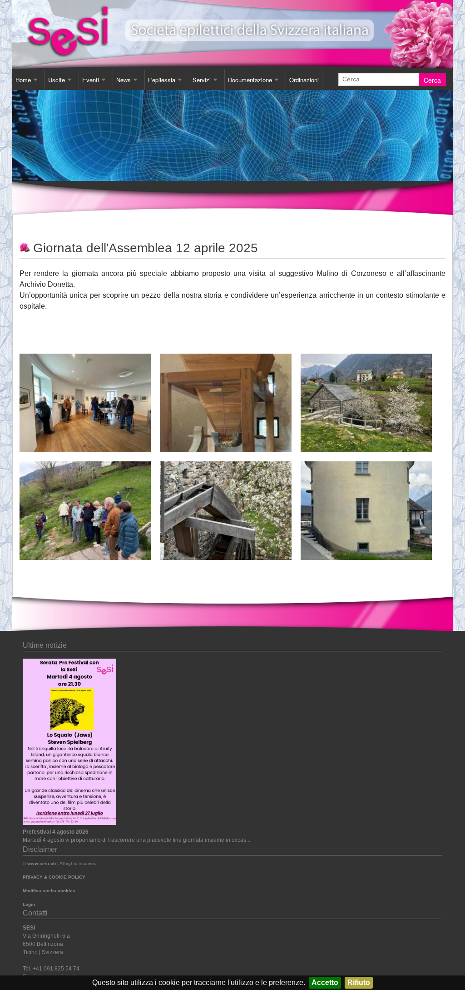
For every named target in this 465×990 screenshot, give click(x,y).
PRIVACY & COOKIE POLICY (54, 877)
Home (23, 79)
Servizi (202, 79)
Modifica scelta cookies (49, 890)
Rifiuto (358, 982)
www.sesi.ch (41, 863)
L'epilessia (161, 79)
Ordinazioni (304, 79)
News (123, 79)
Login (29, 904)
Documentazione (250, 79)
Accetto (325, 982)
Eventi (90, 79)
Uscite (56, 79)
